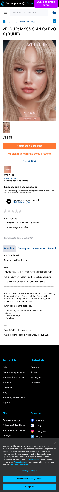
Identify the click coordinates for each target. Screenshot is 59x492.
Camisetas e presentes (14, 372)
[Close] (55, 442)
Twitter (38, 436)
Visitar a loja (10, 178)
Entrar (30, 3)
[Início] (4, 21)
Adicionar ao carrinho (29, 145)
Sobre (34, 372)
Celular (6, 367)
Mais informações (21, 202)
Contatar (35, 367)
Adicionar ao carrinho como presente (29, 153)
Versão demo (29, 161)
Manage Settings (29, 471)
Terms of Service (20, 462)
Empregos (36, 377)
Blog (5, 392)
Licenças (7, 435)
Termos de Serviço (11, 420)
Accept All (29, 487)
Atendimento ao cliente (14, 430)
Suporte (6, 402)
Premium (7, 382)
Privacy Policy (34, 459)
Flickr (38, 426)
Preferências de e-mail (14, 397)
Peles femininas (27, 21)
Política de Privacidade (14, 425)
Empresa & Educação (13, 377)
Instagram (40, 431)
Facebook (40, 420)
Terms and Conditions (18, 465)
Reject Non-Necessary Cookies (29, 479)
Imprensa (35, 382)
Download (8, 387)
